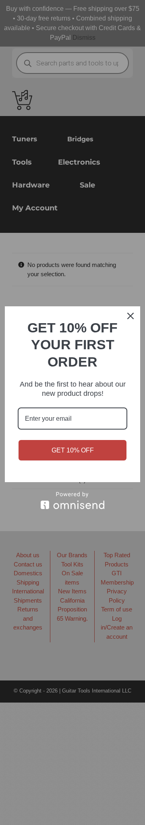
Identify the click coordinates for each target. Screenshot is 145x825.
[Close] (130, 316)
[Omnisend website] (72, 500)
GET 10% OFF (73, 450)
